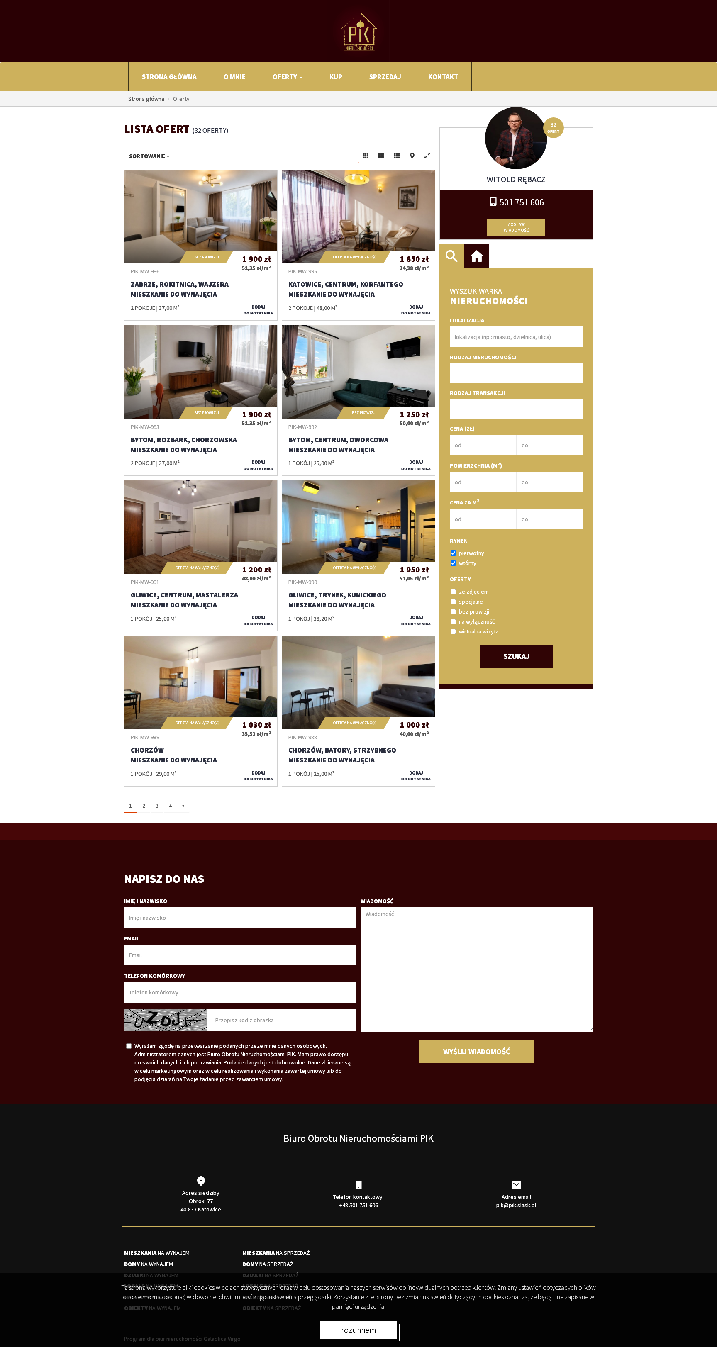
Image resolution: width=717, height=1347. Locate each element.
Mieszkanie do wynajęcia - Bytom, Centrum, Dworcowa (358, 400)
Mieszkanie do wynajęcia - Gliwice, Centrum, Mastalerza (200, 555)
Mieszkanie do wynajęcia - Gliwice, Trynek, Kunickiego (358, 555)
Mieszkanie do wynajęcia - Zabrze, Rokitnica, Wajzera (200, 245)
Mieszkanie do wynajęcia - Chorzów (200, 711)
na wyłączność (477, 621)
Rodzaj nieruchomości (483, 357)
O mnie (235, 76)
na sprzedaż (276, 1253)
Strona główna (169, 76)
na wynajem (157, 1253)
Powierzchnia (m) (476, 465)
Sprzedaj (385, 76)
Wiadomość (377, 901)
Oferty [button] (285, 76)
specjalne (471, 601)
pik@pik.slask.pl (516, 1205)
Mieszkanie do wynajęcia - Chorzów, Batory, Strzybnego (358, 711)
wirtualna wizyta (479, 631)
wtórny (467, 563)
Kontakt (443, 76)
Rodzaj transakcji (477, 393)
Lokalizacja (467, 320)
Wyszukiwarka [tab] (451, 256)
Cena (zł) (462, 428)
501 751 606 (521, 202)
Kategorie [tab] (476, 256)
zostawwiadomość (516, 227)
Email (131, 938)
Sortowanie (147, 156)
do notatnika (258, 310)
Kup (335, 76)
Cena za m (464, 502)
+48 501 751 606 (358, 1205)
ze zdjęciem (474, 591)
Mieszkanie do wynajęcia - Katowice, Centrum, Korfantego (358, 245)
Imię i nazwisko (145, 901)
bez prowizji (474, 611)
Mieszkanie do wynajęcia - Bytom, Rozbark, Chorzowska (200, 400)
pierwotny (471, 553)
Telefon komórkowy (154, 975)
